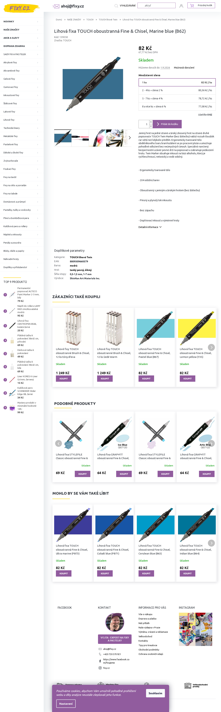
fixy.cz (106, 668)
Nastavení (66, 703)
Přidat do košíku (169, 124)
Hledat (126, 6)
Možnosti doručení (184, 67)
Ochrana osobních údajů (151, 654)
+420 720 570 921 (112, 654)
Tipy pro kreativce (148, 645)
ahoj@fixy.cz (109, 649)
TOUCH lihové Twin (81, 257)
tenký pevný (77, 269)
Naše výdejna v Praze (149, 627)
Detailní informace (148, 227)
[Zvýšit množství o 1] (151, 122)
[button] (58, 347)
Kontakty (143, 640)
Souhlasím (155, 693)
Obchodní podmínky (149, 649)
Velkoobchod (145, 636)
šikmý (88, 269)
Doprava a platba (147, 618)
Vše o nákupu (145, 614)
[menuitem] (22, 21)
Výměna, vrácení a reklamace (153, 632)
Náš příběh (144, 623)
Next (211, 443)
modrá (73, 265)
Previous (58, 443)
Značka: (62, 40)
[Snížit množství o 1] (151, 126)
